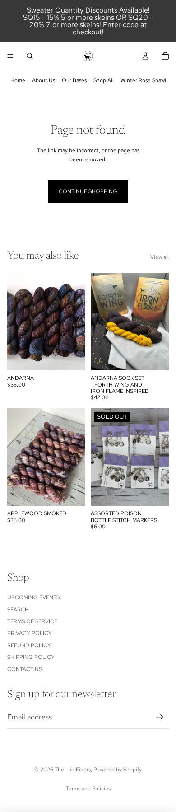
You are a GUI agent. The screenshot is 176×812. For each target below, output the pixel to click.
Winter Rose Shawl (143, 80)
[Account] (145, 56)
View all (159, 257)
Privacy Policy (29, 633)
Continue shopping (88, 191)
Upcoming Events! (34, 597)
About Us (43, 80)
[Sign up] (160, 717)
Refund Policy (29, 645)
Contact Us (24, 669)
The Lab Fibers (73, 769)
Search (18, 609)
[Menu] (10, 56)
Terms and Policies (88, 788)
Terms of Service (32, 621)
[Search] (30, 56)
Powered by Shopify (117, 769)
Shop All (103, 80)
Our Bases (74, 80)
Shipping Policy (31, 657)
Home (17, 80)
